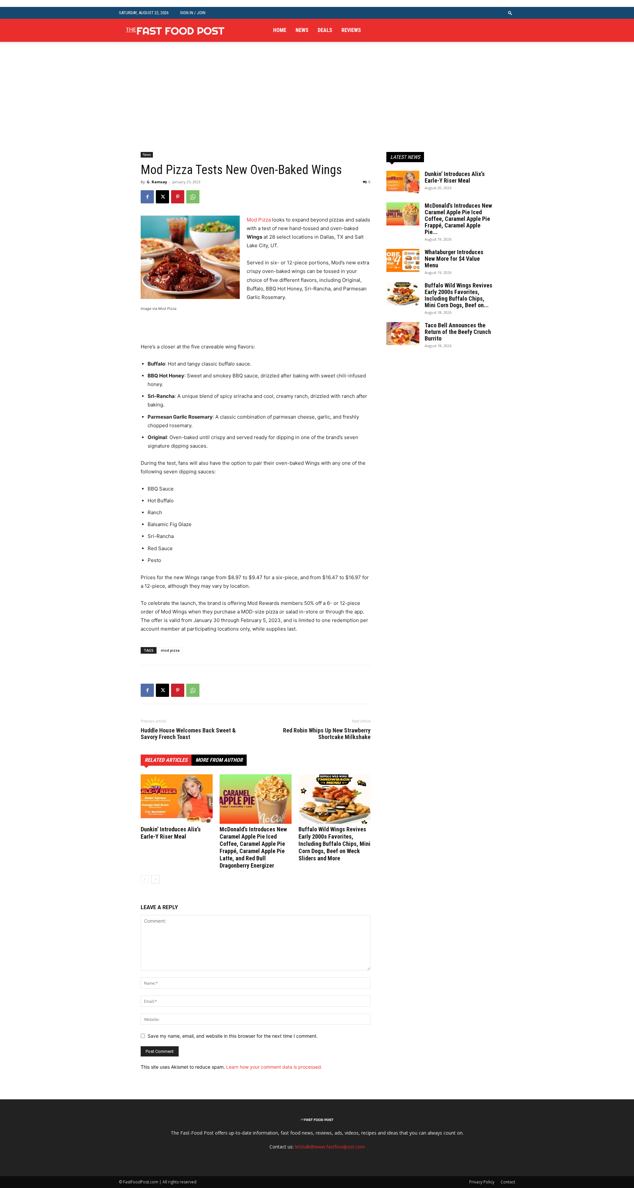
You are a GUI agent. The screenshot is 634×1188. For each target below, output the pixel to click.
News (302, 30)
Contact (508, 1182)
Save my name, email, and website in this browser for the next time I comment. (233, 1036)
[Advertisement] (317, 103)
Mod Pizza (259, 220)
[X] (162, 196)
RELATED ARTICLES (166, 760)
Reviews (351, 30)
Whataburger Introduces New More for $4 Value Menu (454, 259)
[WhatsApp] (192, 196)
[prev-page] (145, 879)
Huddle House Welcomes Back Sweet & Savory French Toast (188, 733)
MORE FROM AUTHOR (219, 760)
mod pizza (170, 650)
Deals (325, 30)
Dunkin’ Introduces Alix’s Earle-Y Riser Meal (171, 833)
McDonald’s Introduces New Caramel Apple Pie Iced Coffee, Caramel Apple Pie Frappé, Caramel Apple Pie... (458, 218)
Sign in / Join (192, 12)
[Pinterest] (177, 196)
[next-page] (155, 879)
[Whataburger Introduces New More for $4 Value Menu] (402, 260)
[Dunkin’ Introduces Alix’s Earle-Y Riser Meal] (177, 799)
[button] (510, 12)
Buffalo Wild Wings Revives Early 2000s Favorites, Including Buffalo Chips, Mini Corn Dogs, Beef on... (458, 295)
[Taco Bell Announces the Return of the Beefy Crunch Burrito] (402, 333)
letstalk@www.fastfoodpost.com (330, 1146)
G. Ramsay (157, 181)
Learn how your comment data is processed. (274, 1067)
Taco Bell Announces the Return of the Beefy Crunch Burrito (458, 332)
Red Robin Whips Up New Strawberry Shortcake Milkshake (326, 733)
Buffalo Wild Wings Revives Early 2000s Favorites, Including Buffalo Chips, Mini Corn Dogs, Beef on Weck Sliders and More (334, 844)
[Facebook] (147, 196)
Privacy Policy (481, 1182)
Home (279, 30)
